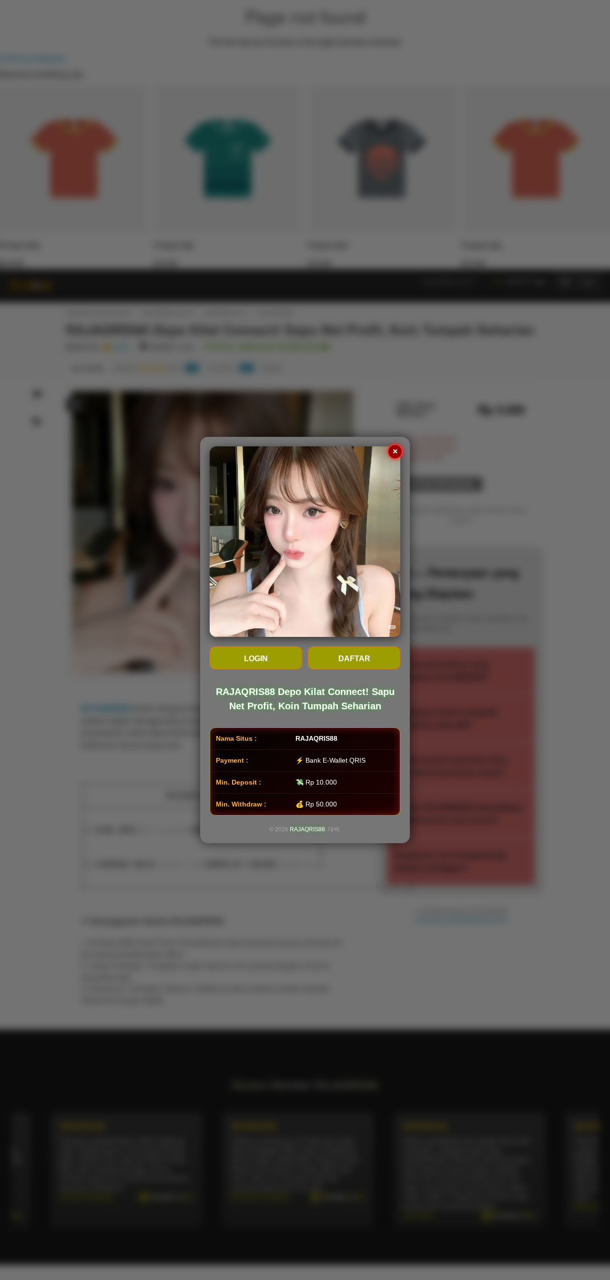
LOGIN (256, 659)
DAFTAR (354, 659)
